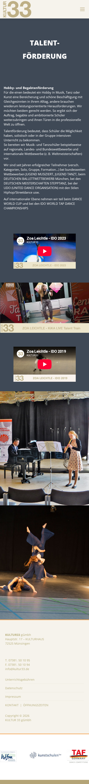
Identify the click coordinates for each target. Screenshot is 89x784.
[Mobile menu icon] (82, 9)
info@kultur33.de (17, 669)
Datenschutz (14, 688)
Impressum (13, 697)
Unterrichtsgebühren (20, 680)
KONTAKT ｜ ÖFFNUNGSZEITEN (26, 705)
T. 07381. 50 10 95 (17, 660)
